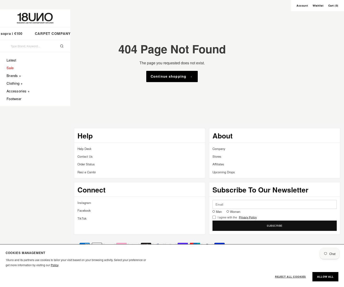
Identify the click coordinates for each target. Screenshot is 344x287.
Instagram (84, 202)
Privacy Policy (248, 217)
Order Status (86, 164)
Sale (10, 67)
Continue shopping (168, 76)
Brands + (14, 75)
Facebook (84, 210)
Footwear (14, 98)
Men (219, 211)
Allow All (325, 276)
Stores (216, 156)
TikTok (82, 218)
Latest (11, 60)
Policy (54, 265)
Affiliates (218, 164)
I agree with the (237, 217)
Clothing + (15, 83)
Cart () (333, 5)
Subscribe (274, 225)
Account (302, 5)
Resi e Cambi (86, 172)
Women (235, 211)
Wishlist (318, 5)
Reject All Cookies (290, 276)
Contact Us (85, 156)
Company (218, 148)
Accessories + (18, 90)
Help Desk (84, 148)
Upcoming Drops (223, 172)
